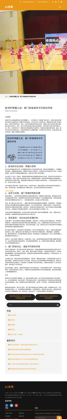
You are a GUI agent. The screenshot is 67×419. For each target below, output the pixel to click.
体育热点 (12, 320)
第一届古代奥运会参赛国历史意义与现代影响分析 (24, 364)
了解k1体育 (13, 315)
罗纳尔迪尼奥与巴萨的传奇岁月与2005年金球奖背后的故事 (27, 354)
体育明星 (12, 324)
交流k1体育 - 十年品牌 (16, 334)
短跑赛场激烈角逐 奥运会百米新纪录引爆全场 (23, 369)
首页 (6, 96)
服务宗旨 (12, 329)
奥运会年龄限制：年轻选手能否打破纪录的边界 (23, 344)
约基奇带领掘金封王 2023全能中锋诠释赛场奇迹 (24, 359)
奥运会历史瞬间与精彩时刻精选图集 (20, 349)
